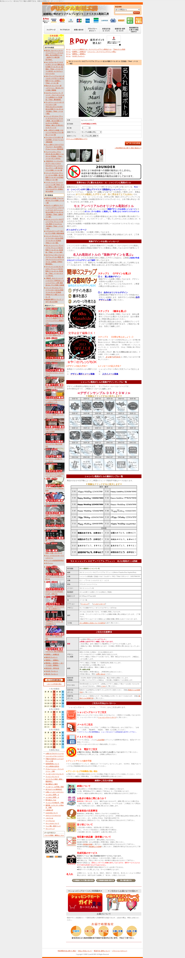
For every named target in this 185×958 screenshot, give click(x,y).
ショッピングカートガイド (55, 756)
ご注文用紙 (100, 740)
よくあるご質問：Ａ (52, 797)
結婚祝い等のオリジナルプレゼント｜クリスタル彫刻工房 (76, 13)
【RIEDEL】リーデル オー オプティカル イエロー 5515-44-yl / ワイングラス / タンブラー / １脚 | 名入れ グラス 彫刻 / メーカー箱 (54, 165)
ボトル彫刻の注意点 (52, 766)
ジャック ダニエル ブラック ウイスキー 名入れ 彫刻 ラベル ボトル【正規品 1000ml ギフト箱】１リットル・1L (55, 292)
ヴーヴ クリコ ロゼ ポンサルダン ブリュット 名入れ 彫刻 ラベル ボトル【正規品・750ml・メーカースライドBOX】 (54, 271)
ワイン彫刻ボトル (52, 348)
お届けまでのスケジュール (55, 753)
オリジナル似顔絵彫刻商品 (55, 560)
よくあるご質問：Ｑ (52, 795)
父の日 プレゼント (52, 671)
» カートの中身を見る (54, 684)
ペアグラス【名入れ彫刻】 (55, 651)
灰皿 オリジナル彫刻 (53, 515)
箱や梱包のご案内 (52, 784)
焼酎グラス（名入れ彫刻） (55, 387)
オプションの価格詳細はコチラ (76, 139)
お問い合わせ (100, 674)
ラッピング (85, 604)
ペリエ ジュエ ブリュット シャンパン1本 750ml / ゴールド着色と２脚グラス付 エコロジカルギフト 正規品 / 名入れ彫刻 (55, 186)
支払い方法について (85, 951)
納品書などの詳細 (95, 846)
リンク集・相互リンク (53, 826)
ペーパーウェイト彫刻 (53, 528)
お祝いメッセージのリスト (55, 792)
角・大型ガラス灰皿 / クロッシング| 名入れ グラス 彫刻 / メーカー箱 (55, 132)
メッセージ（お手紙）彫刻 (55, 787)
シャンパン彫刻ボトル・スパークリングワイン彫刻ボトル (55, 320)
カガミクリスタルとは (53, 815)
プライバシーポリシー (119, 951)
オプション (49, 563)
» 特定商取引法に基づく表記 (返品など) (128, 148)
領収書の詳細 (87, 844)
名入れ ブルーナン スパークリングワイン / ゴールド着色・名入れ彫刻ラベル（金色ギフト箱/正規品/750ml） (54, 55)
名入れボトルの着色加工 (54, 789)
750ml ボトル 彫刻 (119, 49)
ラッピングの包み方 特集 (55, 802)
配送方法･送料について (102, 951)
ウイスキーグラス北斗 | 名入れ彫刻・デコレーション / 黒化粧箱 (55, 139)
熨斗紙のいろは (51, 800)
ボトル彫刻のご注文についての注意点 (92, 623)
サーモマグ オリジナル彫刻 (55, 503)
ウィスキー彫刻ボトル (53, 335)
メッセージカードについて (55, 774)
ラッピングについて (52, 776)
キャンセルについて (52, 823)
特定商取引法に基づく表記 (67, 951)
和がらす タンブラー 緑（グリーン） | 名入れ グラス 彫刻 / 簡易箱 (55, 88)
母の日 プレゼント (52, 674)
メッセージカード (99, 604)
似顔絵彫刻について (52, 764)
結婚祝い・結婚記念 (52, 654)
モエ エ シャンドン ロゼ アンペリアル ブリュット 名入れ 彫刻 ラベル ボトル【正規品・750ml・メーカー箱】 (55, 223)
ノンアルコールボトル (53, 360)
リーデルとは (50, 821)
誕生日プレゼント (52, 657)
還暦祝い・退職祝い (52, 660)
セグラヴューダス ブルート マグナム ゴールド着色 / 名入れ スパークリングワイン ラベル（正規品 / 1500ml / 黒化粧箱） (55, 259)
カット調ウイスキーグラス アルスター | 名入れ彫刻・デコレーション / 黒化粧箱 (55, 147)
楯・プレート (50, 540)
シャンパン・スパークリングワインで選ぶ (101, 52)
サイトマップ (50, 829)
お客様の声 (49, 810)
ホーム (68, 49)
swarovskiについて (52, 813)
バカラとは (49, 818)
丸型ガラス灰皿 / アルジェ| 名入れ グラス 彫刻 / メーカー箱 (55, 200)
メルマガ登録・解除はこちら (54, 835)
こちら (103, 686)
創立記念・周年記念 (52, 668)
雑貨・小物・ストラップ (54, 553)
